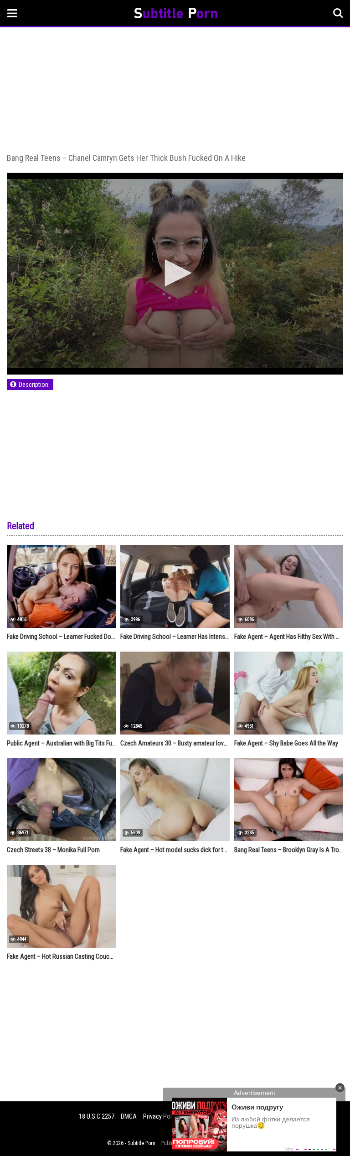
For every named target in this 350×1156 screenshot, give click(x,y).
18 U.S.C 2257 (96, 1116)
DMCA (129, 1116)
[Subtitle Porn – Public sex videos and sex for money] (175, 14)
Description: (34, 384)
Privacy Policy (161, 1116)
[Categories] (12, 13)
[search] (338, 13)
